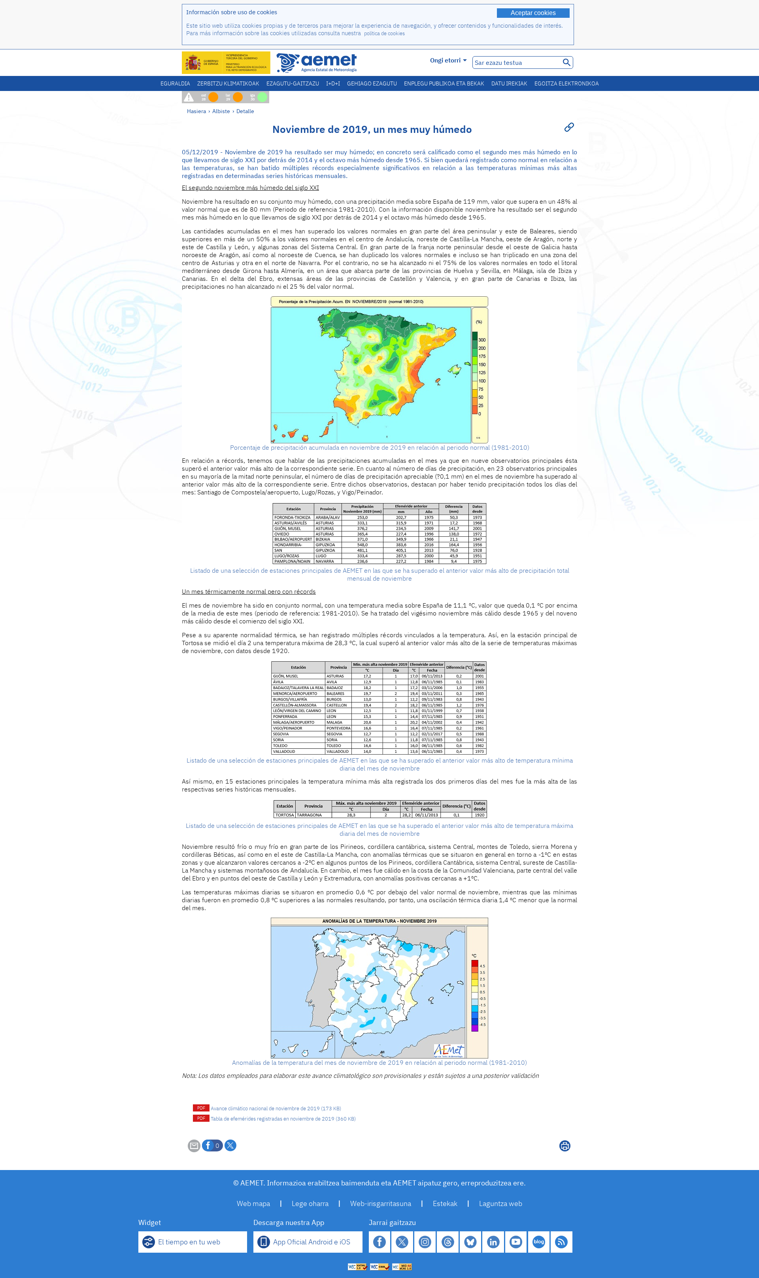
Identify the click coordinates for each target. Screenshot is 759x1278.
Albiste (221, 111)
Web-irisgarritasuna (380, 1203)
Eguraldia (175, 83)
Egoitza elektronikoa (566, 83)
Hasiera (196, 111)
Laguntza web (500, 1203)
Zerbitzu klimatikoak (228, 83)
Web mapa (253, 1203)
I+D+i (333, 83)
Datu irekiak (509, 83)
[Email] (194, 1150)
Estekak (445, 1203)
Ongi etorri (445, 60)
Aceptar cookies (533, 12)
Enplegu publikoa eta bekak (444, 83)
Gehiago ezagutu (372, 83)
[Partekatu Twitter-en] (230, 1145)
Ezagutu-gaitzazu (292, 83)
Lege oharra (310, 1203)
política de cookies (384, 33)
